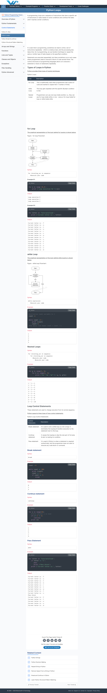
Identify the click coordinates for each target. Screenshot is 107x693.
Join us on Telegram (53, 647)
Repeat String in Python (38, 666)
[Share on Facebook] (48, 640)
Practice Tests (48, 6)
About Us (70, 690)
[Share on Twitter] (44, 640)
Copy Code (72, 183)
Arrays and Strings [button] (8, 46)
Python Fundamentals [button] (9, 23)
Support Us (77, 690)
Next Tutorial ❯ (72, 684)
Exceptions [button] (5, 63)
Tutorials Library (14, 6)
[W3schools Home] (13, 2)
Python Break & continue (9, 39)
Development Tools (66, 6)
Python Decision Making (38, 662)
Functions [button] (5, 51)
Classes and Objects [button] (9, 59)
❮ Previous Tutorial (33, 684)
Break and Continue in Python (40, 675)
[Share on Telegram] (55, 640)
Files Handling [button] (6, 68)
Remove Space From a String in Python (43, 671)
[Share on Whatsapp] (59, 640)
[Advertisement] (13, 102)
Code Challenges (83, 6)
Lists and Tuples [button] (7, 55)
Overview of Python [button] (8, 19)
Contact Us (83, 690)
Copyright (89, 690)
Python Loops (6, 35)
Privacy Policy (96, 690)
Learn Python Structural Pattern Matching (43, 680)
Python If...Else (6, 32)
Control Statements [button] (8, 28)
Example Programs (32, 6)
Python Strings (35, 657)
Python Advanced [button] (8, 72)
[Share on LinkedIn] (52, 640)
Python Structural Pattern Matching (12, 42)
